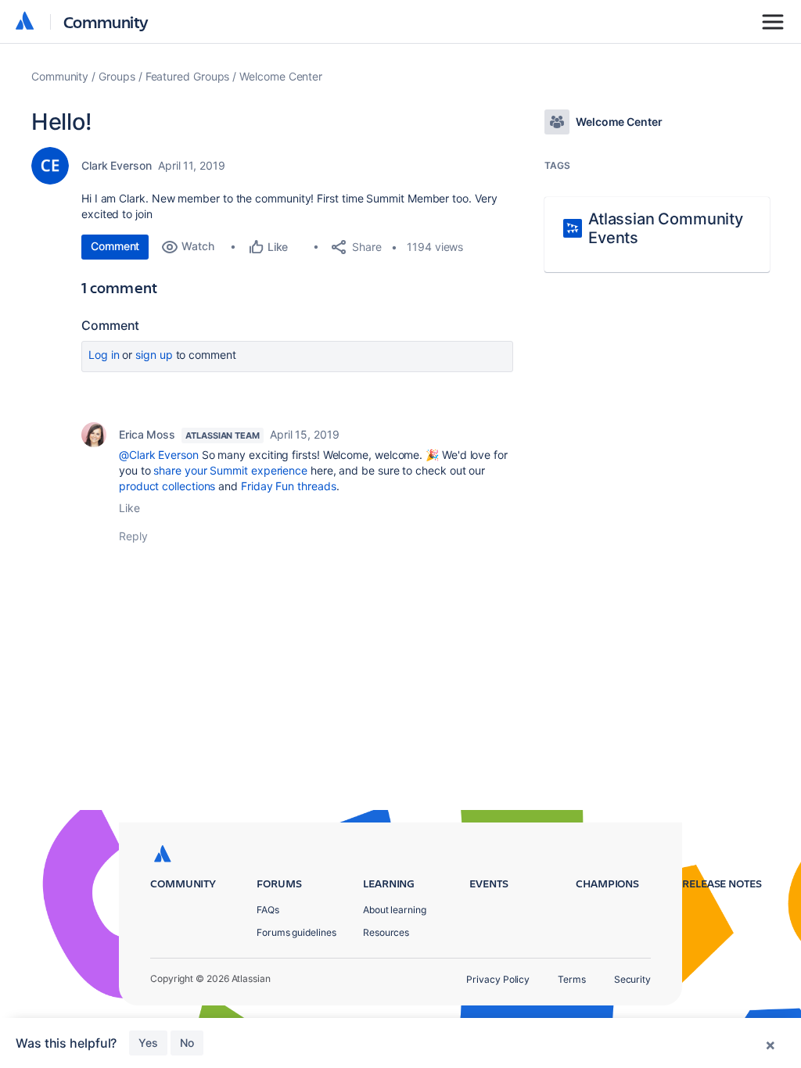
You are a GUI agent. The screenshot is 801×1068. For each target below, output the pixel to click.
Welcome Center (280, 76)
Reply (133, 536)
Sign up (153, 354)
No (187, 1042)
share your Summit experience (230, 470)
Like (129, 507)
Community (106, 21)
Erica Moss (147, 434)
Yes (148, 1042)
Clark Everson (116, 165)
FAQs (268, 910)
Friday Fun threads (288, 486)
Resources (386, 932)
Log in (104, 354)
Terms (572, 979)
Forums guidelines (296, 932)
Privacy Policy (498, 979)
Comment (115, 246)
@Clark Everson (159, 454)
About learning (394, 910)
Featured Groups (187, 76)
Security (632, 979)
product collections (167, 486)
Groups (117, 76)
